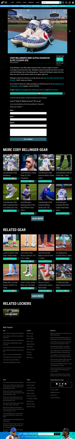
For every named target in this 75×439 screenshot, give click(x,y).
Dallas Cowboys (30, 393)
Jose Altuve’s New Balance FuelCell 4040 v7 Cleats (45, 255)
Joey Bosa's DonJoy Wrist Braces (11, 359)
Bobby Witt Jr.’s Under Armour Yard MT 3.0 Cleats (10, 285)
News (24, 2)
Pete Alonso (54, 6)
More (37, 2)
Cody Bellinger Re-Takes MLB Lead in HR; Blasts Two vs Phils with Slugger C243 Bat (60, 355)
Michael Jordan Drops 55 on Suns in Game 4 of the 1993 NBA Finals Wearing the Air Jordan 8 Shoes (61, 369)
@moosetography (23, 90)
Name (12, 110)
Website (12, 123)
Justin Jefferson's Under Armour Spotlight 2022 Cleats (13, 336)
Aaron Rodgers (30, 338)
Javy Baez (62, 6)
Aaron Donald (30, 333)
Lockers (18, 2)
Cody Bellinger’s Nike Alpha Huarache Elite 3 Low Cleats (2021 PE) (10, 205)
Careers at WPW (54, 389)
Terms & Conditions (55, 397)
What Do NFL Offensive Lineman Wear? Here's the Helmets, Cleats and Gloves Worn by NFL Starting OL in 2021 (13, 393)
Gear (12, 2)
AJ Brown (29, 352)
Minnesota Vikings (31, 382)
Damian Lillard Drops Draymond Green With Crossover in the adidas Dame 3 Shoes (60, 342)
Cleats (39, 97)
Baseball (44, 97)
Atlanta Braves (30, 401)
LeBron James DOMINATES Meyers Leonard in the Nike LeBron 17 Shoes (61, 364)
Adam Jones (30, 341)
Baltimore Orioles (31, 404)
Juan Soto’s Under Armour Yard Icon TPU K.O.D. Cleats (28, 255)
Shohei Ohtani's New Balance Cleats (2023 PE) (13, 350)
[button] (73, 2)
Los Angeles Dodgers (30, 97)
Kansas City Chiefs (31, 396)
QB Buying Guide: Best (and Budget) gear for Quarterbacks (13, 420)
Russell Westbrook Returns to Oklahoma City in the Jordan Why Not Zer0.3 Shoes (60, 347)
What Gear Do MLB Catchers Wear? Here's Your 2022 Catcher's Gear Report (13, 404)
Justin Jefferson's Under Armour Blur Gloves (14, 347)
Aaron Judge (30, 336)
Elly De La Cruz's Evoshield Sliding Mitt (12, 354)
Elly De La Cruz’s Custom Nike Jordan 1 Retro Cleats (45, 285)
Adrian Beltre (30, 346)
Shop (45, 181)
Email (12, 116)
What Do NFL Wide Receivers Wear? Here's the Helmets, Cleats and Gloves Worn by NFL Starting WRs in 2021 (13, 425)
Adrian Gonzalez (31, 349)
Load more (37, 218)
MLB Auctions (53, 90)
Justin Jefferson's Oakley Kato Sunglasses (13, 333)
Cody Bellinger (45, 6)
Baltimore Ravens (31, 406)
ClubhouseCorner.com (38, 90)
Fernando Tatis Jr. (25, 6)
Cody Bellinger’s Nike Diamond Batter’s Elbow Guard (46, 175)
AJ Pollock (29, 354)
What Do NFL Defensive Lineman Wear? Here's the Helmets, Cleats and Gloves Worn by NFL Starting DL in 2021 (13, 409)
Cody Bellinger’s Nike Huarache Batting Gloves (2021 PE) (45, 205)
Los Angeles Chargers (32, 398)
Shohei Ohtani (15, 6)
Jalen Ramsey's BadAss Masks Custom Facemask (12, 343)
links (43, 7)
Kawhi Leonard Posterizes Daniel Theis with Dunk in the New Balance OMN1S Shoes (60, 360)
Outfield (13, 97)
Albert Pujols (30, 357)
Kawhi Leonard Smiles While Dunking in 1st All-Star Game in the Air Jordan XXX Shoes (60, 338)
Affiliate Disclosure (54, 392)
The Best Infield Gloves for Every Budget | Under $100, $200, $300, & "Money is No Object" (13, 415)
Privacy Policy (53, 395)
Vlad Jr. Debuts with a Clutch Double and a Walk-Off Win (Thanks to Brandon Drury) (60, 351)
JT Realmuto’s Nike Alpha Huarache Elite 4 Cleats (63, 285)
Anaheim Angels (31, 385)
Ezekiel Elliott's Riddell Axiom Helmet (12, 362)
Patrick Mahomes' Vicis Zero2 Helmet (12, 357)
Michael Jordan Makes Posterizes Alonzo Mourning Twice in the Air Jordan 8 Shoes (60, 374)
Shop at (34, 93)
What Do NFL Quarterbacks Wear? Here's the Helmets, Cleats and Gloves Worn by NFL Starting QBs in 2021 (13, 399)
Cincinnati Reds (30, 390)
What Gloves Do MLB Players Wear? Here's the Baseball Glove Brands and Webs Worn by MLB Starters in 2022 (13, 387)
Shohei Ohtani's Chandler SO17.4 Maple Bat (13, 340)
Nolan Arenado (36, 6)
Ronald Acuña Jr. (5, 6)
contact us (51, 436)
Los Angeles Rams (31, 388)
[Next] (69, 31)
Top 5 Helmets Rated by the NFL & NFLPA (13, 382)
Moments (31, 2)
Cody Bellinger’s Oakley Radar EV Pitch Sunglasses (28, 175)
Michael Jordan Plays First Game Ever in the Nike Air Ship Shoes (60, 334)
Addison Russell (30, 344)
